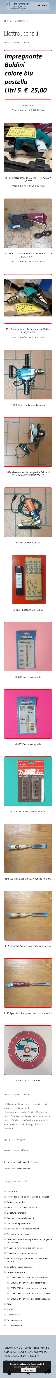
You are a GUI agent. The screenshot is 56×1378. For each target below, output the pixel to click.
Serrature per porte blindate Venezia (21, 1162)
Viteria (10, 1309)
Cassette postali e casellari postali (23, 1228)
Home (10, 20)
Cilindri (10, 1304)
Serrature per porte (16, 1272)
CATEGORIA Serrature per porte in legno (29, 1282)
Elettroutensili (13, 1314)
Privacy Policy (11, 1359)
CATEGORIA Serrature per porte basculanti (30, 1298)
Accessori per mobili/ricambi (20, 1218)
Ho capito (28, 1370)
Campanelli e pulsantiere (18, 1223)
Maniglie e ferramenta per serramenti (24, 1247)
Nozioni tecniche (14, 1320)
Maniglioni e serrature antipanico (22, 1253)
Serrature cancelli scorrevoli (20, 1266)
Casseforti (12, 1191)
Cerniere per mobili (16, 1202)
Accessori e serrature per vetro (22, 1207)
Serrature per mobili (16, 1212)
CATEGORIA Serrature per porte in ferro (29, 1288)
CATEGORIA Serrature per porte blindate (29, 1277)
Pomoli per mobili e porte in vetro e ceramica (28, 1196)
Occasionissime (14, 1325)
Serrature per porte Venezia (17, 1168)
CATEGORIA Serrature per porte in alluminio (31, 1293)
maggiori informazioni (31, 1367)
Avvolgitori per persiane (18, 1234)
